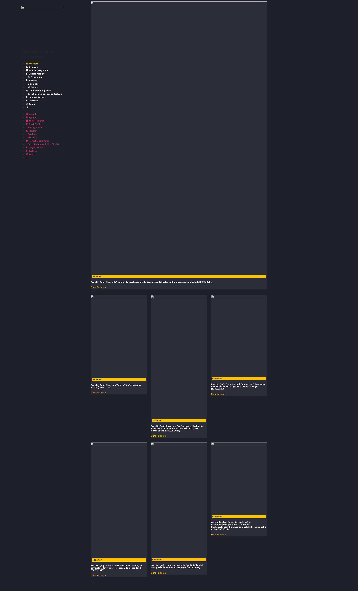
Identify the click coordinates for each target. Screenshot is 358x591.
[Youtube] (38, 165)
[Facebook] (23, 165)
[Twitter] (31, 165)
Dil (27, 107)
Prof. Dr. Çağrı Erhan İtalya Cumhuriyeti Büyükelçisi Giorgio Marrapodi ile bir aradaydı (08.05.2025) (177, 566)
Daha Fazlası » (98, 287)
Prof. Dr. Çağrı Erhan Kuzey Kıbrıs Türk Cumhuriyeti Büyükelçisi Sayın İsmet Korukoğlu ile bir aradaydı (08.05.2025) (116, 568)
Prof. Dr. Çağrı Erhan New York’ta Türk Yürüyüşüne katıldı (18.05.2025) (116, 386)
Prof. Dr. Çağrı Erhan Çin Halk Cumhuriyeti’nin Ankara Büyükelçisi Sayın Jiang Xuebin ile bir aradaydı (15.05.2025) (238, 386)
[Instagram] (46, 165)
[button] (53, 110)
